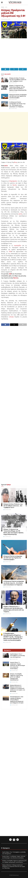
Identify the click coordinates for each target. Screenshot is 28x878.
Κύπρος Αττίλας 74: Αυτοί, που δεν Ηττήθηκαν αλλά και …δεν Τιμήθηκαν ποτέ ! (17, 79)
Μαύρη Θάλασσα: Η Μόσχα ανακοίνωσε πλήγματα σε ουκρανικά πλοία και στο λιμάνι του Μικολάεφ (17, 688)
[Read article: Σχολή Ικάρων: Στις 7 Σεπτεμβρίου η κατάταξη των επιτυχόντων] (6, 655)
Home (2, 7)
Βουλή (14, 185)
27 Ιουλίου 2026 (13, 91)
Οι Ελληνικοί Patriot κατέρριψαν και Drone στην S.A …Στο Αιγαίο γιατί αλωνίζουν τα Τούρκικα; (17, 104)
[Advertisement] (14, 53)
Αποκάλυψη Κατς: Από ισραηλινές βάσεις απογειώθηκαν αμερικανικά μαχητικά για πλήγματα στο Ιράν (16, 700)
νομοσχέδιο (17, 245)
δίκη (15, 162)
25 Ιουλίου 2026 (13, 99)
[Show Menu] (2, 2)
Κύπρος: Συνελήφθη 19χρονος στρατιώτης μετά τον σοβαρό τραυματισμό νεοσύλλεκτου (16, 677)
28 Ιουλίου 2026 (13, 82)
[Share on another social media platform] (23, 69)
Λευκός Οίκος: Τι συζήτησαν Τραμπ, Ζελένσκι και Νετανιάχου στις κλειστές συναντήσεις (17, 665)
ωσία (6, 165)
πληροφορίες (13, 181)
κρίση (20, 214)
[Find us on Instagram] (17, 839)
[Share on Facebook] (5, 69)
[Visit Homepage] (15, 2)
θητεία (15, 278)
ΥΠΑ (10, 251)
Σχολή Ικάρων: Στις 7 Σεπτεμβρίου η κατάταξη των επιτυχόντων (17, 655)
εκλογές (11, 317)
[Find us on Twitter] (14, 840)
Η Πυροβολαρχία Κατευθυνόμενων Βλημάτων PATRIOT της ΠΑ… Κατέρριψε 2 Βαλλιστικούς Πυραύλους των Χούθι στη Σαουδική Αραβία (13, 637)
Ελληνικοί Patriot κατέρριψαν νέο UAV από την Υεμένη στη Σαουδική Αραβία (18, 96)
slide (6, 7)
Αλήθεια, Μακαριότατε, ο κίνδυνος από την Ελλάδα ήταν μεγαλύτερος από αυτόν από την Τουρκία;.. (14, 609)
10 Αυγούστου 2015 (5, 19)
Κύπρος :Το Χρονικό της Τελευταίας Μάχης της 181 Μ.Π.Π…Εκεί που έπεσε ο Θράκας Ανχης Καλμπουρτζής (17, 88)
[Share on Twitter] (14, 69)
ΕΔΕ (10, 274)
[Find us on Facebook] (10, 839)
